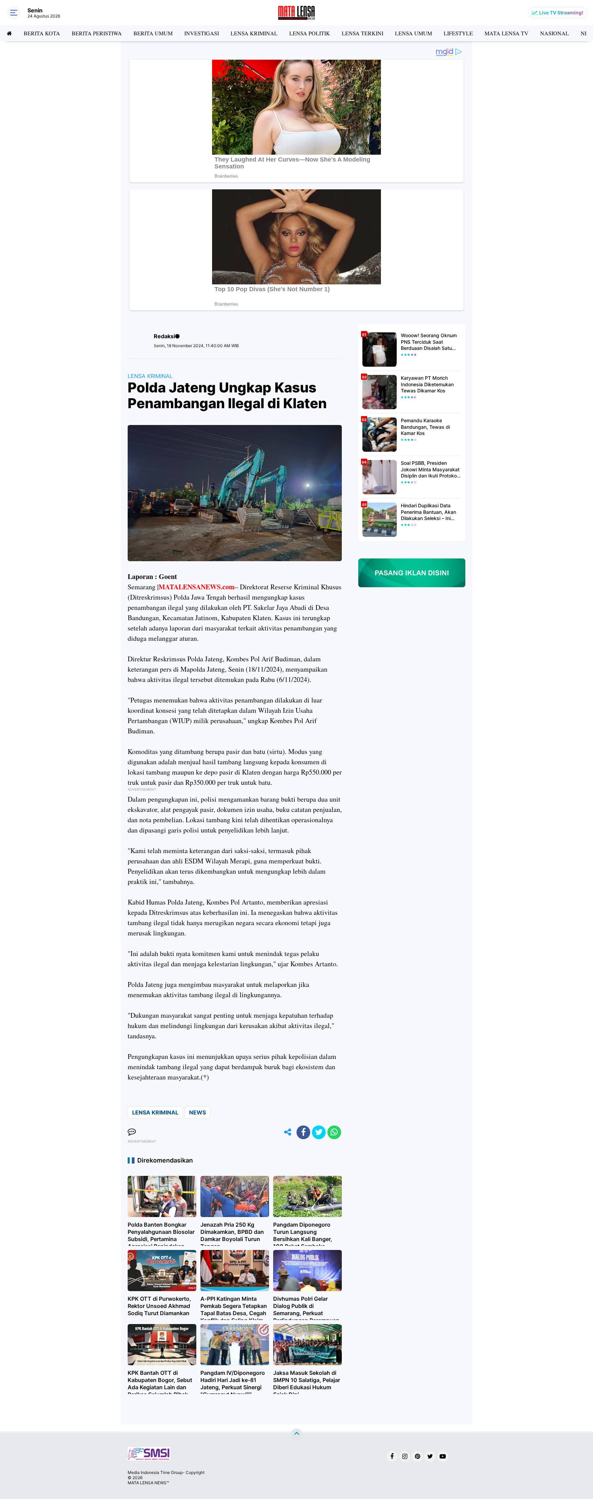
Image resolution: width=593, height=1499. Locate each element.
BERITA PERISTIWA (97, 33)
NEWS (197, 1112)
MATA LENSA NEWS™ (148, 1482)
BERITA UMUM (153, 33)
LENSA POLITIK (309, 33)
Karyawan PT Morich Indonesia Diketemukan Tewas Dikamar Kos (427, 384)
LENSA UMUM (413, 33)
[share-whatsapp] (334, 1132)
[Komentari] (132, 1132)
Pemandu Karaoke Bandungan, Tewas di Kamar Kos (425, 426)
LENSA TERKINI (362, 33)
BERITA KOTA (42, 33)
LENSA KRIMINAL (254, 33)
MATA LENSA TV (506, 33)
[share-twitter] (319, 1132)
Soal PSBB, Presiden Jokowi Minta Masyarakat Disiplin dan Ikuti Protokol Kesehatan (430, 469)
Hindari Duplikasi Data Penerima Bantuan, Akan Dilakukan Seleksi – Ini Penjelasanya (428, 512)
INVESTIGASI (201, 33)
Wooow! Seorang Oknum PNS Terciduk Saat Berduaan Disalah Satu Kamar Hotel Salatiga (429, 341)
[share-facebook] (303, 1132)
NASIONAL (554, 33)
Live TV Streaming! (561, 12)
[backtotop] (296, 1434)
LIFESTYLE (458, 33)
